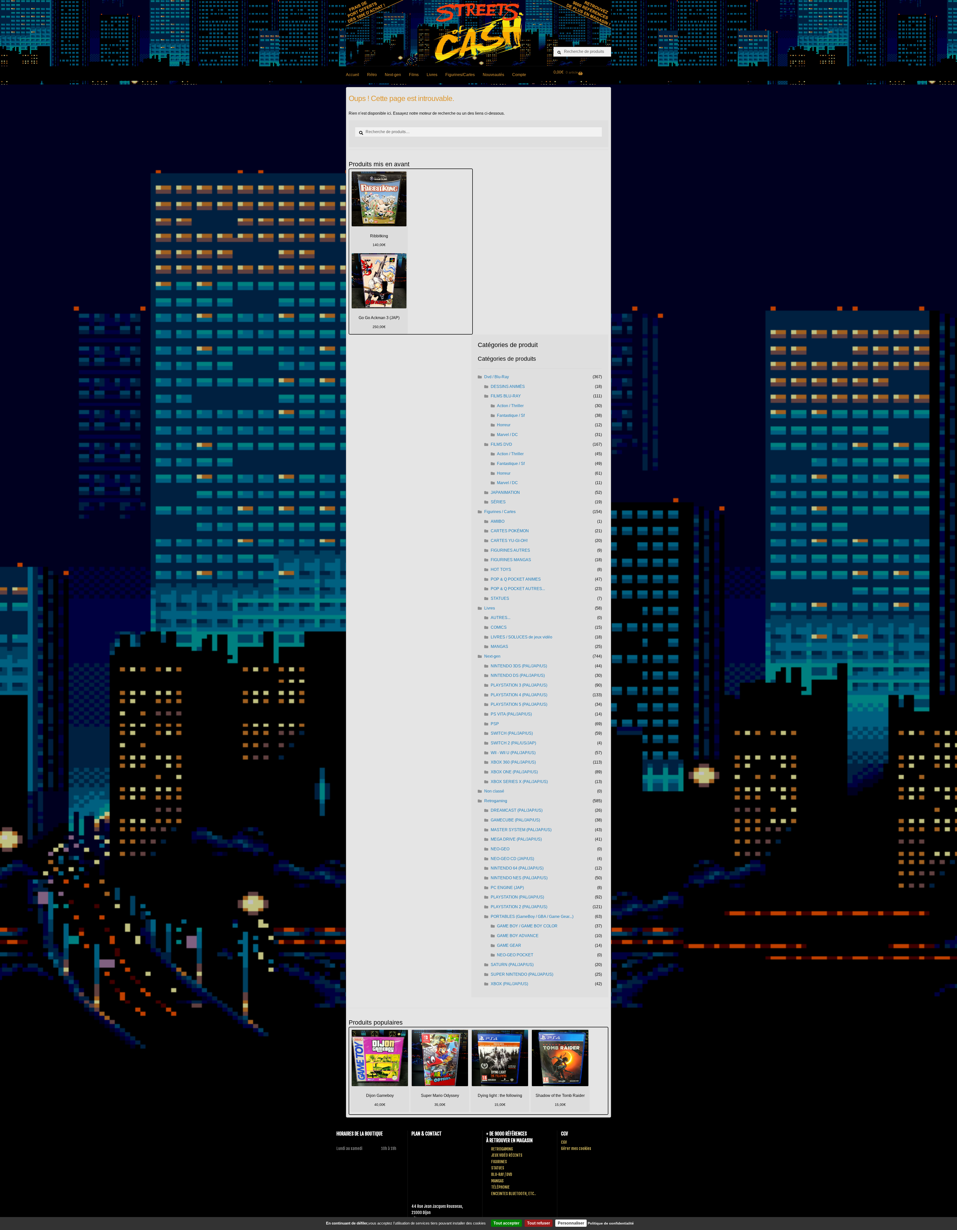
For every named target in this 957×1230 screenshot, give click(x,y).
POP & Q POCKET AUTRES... (518, 589)
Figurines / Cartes (500, 512)
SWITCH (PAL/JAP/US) (512, 733)
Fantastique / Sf (511, 415)
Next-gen (393, 75)
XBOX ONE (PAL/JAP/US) (514, 772)
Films (414, 75)
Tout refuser (538, 1223)
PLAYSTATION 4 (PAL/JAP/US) (519, 695)
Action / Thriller (510, 406)
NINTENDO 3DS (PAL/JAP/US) (519, 666)
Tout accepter (506, 1223)
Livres (432, 75)
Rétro (372, 75)
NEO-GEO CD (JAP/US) (512, 859)
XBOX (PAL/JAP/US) (509, 984)
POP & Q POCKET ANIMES (516, 579)
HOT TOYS (501, 569)
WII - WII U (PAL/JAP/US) (513, 753)
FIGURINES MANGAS (511, 560)
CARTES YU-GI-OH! (509, 540)
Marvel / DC (507, 435)
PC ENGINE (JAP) (507, 887)
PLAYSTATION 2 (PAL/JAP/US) (519, 907)
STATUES (500, 598)
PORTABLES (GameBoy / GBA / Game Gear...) (532, 916)
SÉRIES (498, 502)
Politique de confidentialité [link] (611, 1223)
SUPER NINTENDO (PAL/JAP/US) (522, 974)
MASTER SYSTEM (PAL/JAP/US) (521, 830)
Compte (519, 75)
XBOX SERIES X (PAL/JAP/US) (519, 782)
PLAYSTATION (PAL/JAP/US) (517, 897)
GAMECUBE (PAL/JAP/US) (515, 820)
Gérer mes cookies (576, 1148)
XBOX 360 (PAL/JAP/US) (513, 762)
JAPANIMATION (505, 492)
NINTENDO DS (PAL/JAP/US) (518, 675)
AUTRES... (500, 617)
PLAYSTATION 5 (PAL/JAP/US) (519, 704)
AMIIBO (497, 521)
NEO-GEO (500, 849)
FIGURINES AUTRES (510, 550)
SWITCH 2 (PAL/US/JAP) (513, 743)
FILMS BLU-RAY (506, 396)
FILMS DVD (501, 444)
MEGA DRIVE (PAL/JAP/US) (516, 839)
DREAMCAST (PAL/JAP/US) (517, 810)
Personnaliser (571, 1223)
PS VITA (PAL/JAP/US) (511, 714)
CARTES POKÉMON (510, 531)
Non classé (494, 791)
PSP (495, 724)
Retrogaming (495, 801)
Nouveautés (493, 75)
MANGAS (499, 646)
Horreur (503, 425)
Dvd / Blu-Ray (496, 377)
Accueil (352, 75)
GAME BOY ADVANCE (518, 936)
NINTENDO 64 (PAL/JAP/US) (517, 868)
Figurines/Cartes (460, 75)
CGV (564, 1142)
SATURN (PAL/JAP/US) (512, 965)
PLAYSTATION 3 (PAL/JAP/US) (519, 685)
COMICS (499, 627)
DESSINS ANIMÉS (508, 386)
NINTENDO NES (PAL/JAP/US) (519, 878)
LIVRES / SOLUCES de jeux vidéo (521, 637)
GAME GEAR (509, 945)
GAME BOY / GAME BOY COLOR (527, 926)
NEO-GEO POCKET (515, 955)
